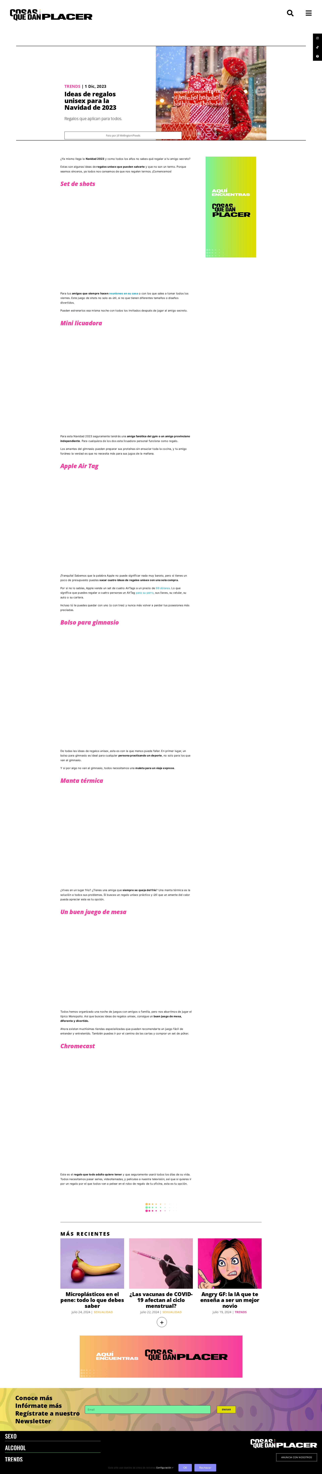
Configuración (164, 1467)
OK (185, 1467)
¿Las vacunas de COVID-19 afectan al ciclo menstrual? (160, 1299)
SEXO (11, 1436)
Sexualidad (103, 1312)
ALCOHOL (15, 1447)
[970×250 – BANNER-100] (161, 1337)
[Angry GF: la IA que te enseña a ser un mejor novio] (230, 1263)
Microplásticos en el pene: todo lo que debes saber (92, 1299)
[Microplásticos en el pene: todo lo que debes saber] (92, 1263)
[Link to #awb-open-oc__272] (290, 13)
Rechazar (205, 1467)
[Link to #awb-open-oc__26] (309, 13)
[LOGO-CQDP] (51, 10)
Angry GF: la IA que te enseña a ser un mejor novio (229, 1299)
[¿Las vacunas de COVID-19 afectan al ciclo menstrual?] (161, 1263)
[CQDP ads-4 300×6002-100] (231, 158)
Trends (72, 86)
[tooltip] (317, 38)
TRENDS (14, 1459)
